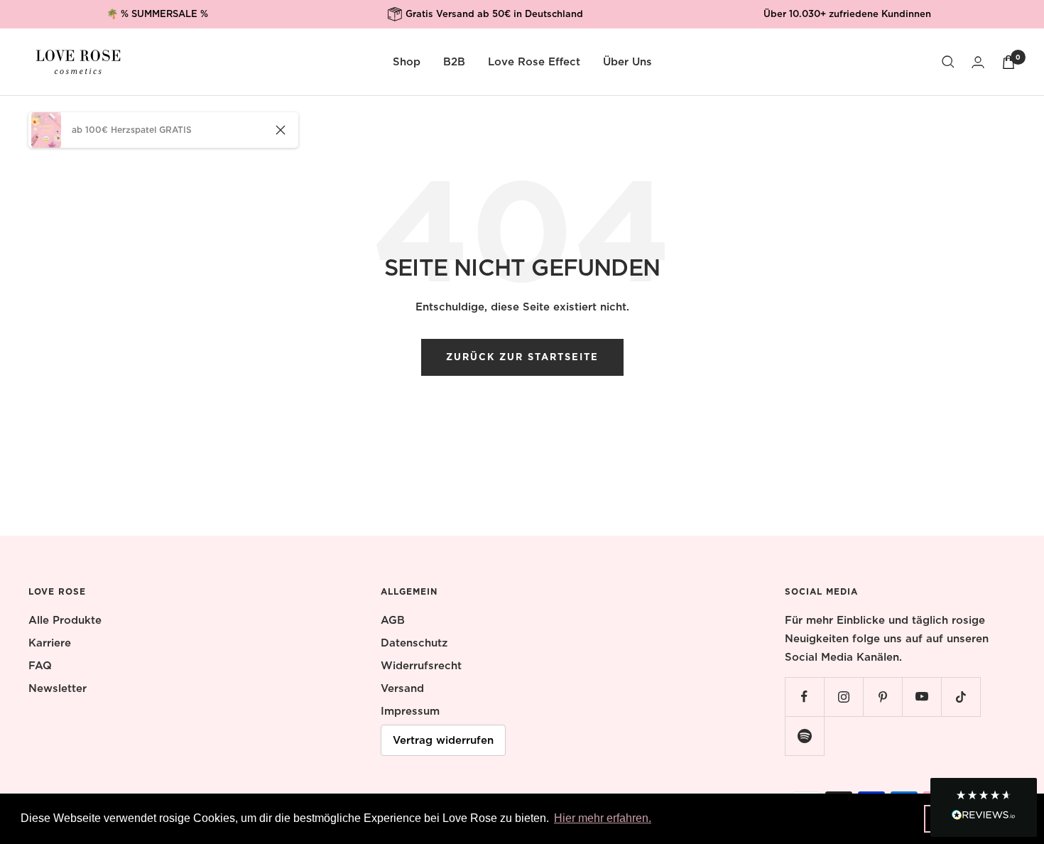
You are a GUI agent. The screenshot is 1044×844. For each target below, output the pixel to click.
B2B (454, 61)
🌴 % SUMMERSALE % (157, 14)
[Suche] (948, 61)
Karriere (49, 643)
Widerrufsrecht (421, 665)
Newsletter (57, 688)
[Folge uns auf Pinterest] (882, 696)
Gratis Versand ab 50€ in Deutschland (494, 14)
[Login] (978, 62)
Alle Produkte (65, 620)
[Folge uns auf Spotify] (804, 735)
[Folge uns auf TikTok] (960, 696)
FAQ (40, 665)
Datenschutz (414, 643)
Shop (406, 61)
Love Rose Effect (534, 61)
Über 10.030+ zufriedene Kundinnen (847, 14)
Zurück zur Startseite (522, 357)
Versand (402, 688)
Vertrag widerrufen (443, 740)
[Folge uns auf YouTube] (921, 696)
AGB (393, 620)
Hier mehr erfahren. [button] (602, 818)
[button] (983, 807)
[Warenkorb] (1008, 62)
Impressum (410, 711)
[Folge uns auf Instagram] (843, 696)
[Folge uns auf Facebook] (804, 696)
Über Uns (627, 61)
